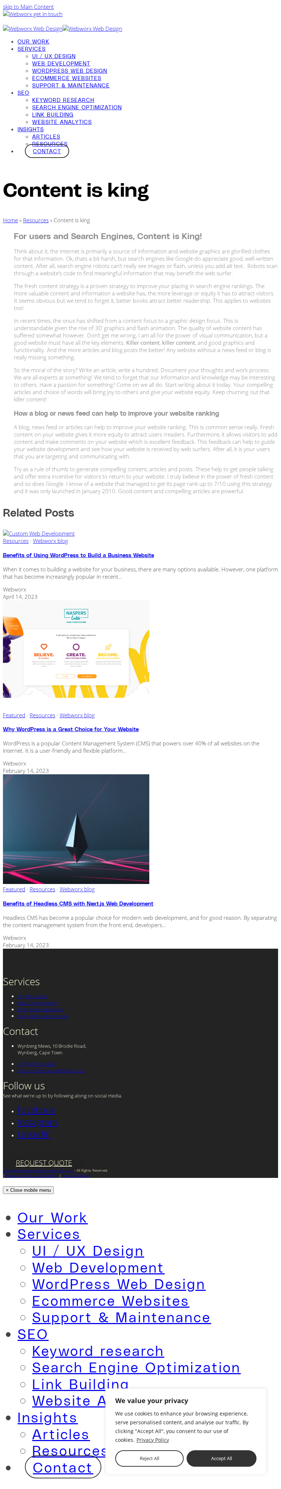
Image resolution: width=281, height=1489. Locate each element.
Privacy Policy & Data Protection (32, 1175)
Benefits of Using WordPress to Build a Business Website (78, 555)
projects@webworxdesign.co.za (51, 1070)
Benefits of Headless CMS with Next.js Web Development (78, 903)
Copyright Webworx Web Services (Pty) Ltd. (38, 1170)
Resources (36, 220)
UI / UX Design (32, 996)
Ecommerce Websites (40, 1009)
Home (10, 220)
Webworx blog (50, 540)
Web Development (37, 1002)
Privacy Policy (152, 1439)
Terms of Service (75, 1175)
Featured (14, 715)
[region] (185, 1431)
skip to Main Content (28, 6)
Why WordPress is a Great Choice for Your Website (71, 729)
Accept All (221, 1458)
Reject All (149, 1458)
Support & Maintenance (43, 1016)
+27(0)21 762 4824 (37, 1064)
